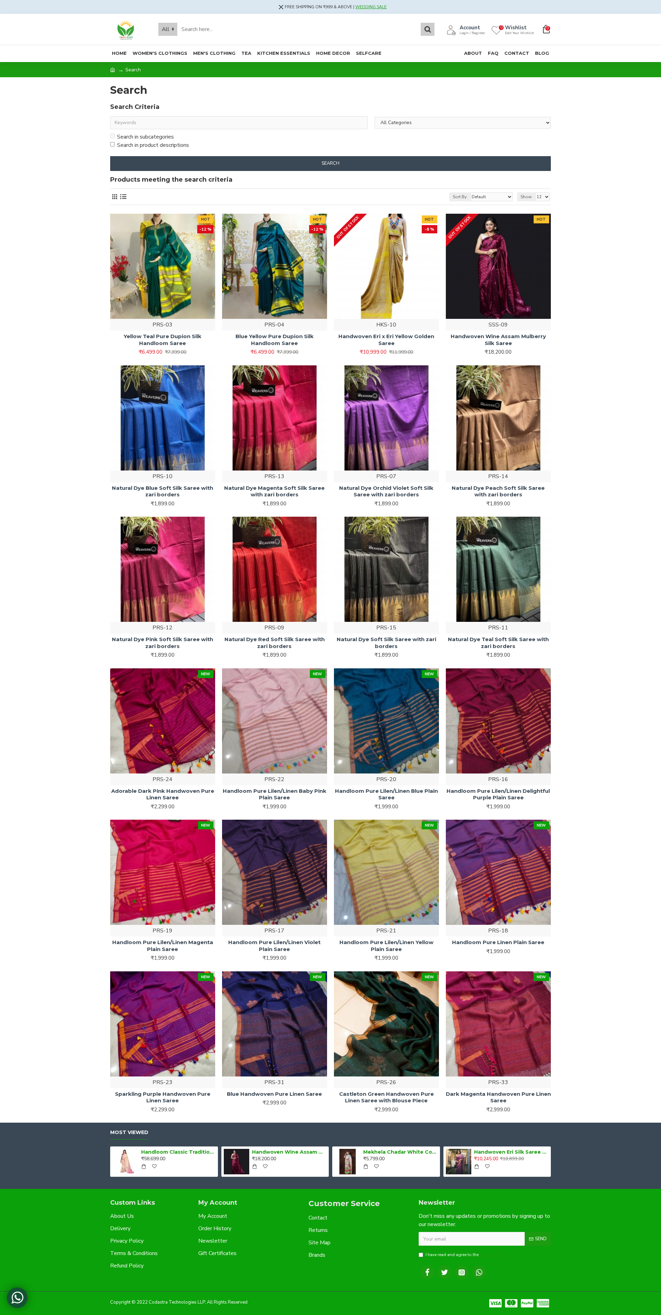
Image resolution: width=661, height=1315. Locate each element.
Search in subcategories (145, 137)
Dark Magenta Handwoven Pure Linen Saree (498, 1097)
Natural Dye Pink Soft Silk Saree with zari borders (162, 642)
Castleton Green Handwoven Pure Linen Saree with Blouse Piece (386, 1097)
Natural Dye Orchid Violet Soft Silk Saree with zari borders (386, 491)
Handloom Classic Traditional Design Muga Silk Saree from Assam (178, 1152)
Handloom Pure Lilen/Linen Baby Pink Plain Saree (274, 794)
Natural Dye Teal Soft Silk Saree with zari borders (498, 642)
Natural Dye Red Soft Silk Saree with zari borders (274, 642)
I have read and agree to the (466, 1254)
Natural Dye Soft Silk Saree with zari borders (386, 642)
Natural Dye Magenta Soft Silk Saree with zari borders (274, 491)
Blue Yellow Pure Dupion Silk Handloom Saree (274, 339)
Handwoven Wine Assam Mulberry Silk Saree (498, 339)
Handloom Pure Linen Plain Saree (498, 942)
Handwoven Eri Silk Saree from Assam (511, 1152)
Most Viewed (129, 1132)
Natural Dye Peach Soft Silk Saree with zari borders (498, 491)
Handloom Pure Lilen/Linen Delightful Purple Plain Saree (498, 794)
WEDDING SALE (371, 7)
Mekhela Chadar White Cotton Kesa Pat (400, 1152)
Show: (527, 197)
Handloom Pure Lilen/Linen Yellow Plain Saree (386, 945)
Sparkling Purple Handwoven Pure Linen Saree (162, 1097)
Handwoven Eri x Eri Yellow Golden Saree (386, 339)
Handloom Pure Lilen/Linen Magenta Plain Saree (162, 945)
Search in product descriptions (153, 145)
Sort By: (460, 197)
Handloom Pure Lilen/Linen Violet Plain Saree (274, 945)
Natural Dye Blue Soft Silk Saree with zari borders (162, 491)
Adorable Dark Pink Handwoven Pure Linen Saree (162, 794)
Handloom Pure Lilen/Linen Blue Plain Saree (386, 794)
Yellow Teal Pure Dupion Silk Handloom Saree (162, 339)
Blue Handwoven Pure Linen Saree (274, 1094)
